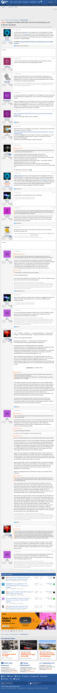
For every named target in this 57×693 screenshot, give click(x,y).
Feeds (4, 676)
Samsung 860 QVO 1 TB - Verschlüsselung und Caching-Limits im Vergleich (17, 585)
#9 (54, 192)
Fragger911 (49, 592)
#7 (54, 145)
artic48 (50, 607)
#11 (54, 227)
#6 (54, 126)
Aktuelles (3, 7)
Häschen (50, 578)
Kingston (26, 34)
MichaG (4, 27)
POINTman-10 (8, 580)
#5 (54, 111)
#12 (54, 251)
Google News (35, 676)
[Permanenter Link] (14, 88)
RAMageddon (10, 5)
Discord (11, 676)
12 (41, 658)
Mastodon (5, 679)
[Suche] (55, 2)
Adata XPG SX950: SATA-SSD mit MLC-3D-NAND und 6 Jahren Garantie (19, 592)
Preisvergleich (32, 2)
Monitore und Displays (22, 580)
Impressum (3, 688)
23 (22, 658)
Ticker (11, 2)
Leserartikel (10, 7)
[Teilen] (52, 30)
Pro (10, 154)
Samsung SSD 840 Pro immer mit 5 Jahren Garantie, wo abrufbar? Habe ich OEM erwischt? (18, 600)
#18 (54, 551)
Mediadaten (13, 688)
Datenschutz (45, 688)
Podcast (3, 5)
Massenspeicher (20, 588)
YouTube (17, 679)
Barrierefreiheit (38, 688)
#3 (54, 73)
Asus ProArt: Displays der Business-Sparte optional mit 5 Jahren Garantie (18, 578)
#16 (54, 410)
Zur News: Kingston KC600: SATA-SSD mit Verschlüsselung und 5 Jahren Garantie (34, 27)
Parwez (7, 609)
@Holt (15, 297)
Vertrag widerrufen (21, 688)
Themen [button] (20, 2)
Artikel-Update (18, 175)
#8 (54, 173)
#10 (54, 207)
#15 (54, 330)
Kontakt (8, 688)
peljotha (50, 584)
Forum (38, 2)
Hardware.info (45, 180)
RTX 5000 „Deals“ (18, 5)
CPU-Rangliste (53, 5)
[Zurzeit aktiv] (7, 36)
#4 (54, 92)
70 (4, 658)
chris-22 (7, 603)
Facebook (26, 676)
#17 (54, 526)
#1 (54, 29)
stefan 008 (50, 599)
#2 (54, 58)
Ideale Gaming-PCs (36, 5)
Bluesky (18, 676)
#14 (54, 310)
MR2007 (7, 588)
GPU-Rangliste (45, 5)
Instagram (45, 676)
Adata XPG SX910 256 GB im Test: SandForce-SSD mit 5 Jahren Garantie (17, 607)
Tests (15, 2)
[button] (6, 7)
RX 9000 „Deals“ (27, 5)
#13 (54, 294)
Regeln (15, 7)
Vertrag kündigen (30, 688)
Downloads (25, 2)
